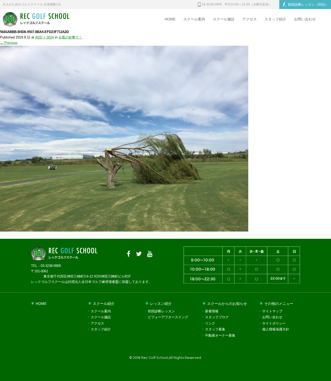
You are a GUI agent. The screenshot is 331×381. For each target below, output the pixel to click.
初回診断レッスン (308, 4)
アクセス (249, 19)
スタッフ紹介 (275, 19)
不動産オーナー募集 (220, 335)
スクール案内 (194, 19)
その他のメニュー (278, 303)
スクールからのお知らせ (227, 303)
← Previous (9, 43)
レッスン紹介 (161, 303)
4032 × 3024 (44, 37)
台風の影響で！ (70, 37)
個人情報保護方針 (275, 329)
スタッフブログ (217, 317)
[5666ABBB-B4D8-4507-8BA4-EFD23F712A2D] (124, 229)
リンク (210, 323)
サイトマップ (272, 311)
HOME (170, 19)
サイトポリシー (274, 323)
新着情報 (212, 311)
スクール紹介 (104, 303)
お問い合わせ (305, 19)
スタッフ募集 (215, 329)
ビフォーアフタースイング (168, 317)
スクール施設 (224, 19)
